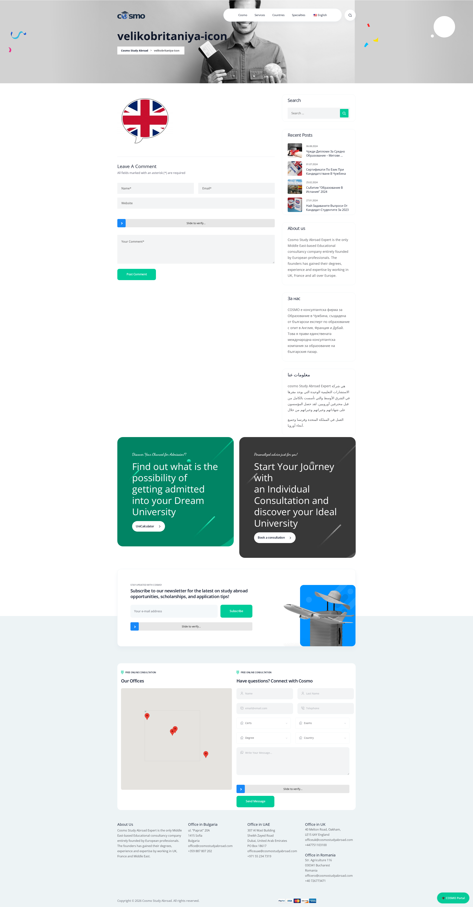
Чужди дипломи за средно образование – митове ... (325, 153)
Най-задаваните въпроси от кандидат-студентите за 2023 (327, 208)
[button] (172, 732)
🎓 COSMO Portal (453, 898)
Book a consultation (271, 537)
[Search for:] (319, 113)
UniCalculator (145, 526)
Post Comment (137, 274)
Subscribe (236, 611)
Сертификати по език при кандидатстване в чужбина (326, 171)
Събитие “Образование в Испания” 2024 (324, 190)
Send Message (255, 801)
